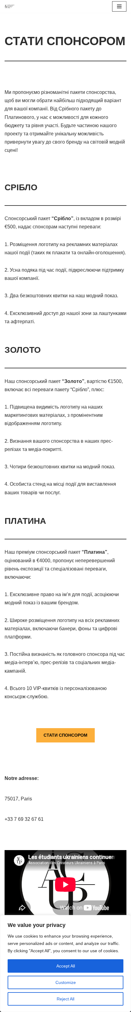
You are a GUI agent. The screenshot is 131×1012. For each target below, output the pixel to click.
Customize (65, 982)
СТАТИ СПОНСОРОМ (65, 735)
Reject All (65, 998)
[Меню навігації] (119, 6)
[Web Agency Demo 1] (9, 6)
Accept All (65, 966)
